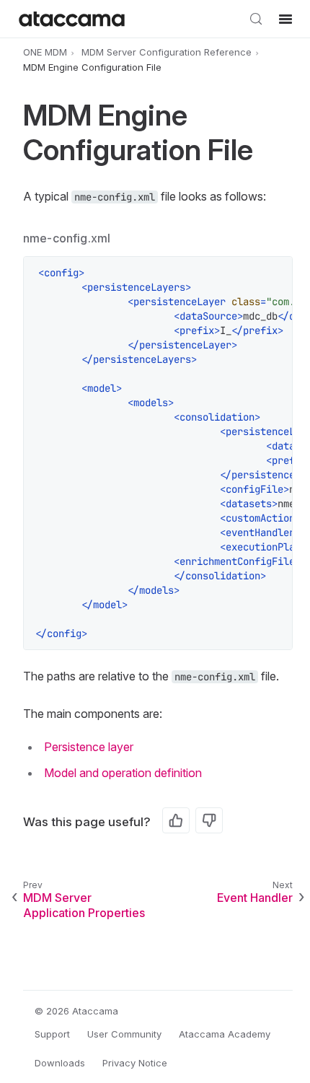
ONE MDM (45, 52)
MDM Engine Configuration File (92, 68)
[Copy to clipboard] (274, 275)
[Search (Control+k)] (256, 19)
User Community (124, 1034)
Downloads (60, 1063)
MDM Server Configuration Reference (166, 52)
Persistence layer (88, 747)
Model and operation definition (123, 773)
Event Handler (255, 897)
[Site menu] (285, 19)
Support (52, 1034)
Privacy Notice (134, 1063)
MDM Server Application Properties (84, 905)
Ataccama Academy (224, 1034)
